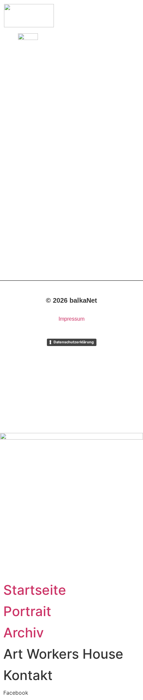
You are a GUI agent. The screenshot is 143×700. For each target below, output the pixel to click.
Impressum (71, 319)
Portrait (27, 611)
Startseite (34, 590)
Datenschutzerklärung (74, 342)
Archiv (23, 632)
